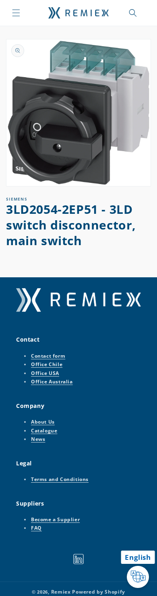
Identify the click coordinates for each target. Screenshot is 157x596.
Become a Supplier (55, 519)
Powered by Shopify (98, 591)
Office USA (45, 373)
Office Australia (52, 381)
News (38, 439)
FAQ (36, 527)
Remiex (61, 591)
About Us (43, 421)
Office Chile (46, 364)
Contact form (48, 355)
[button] (16, 13)
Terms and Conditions (60, 479)
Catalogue (44, 430)
